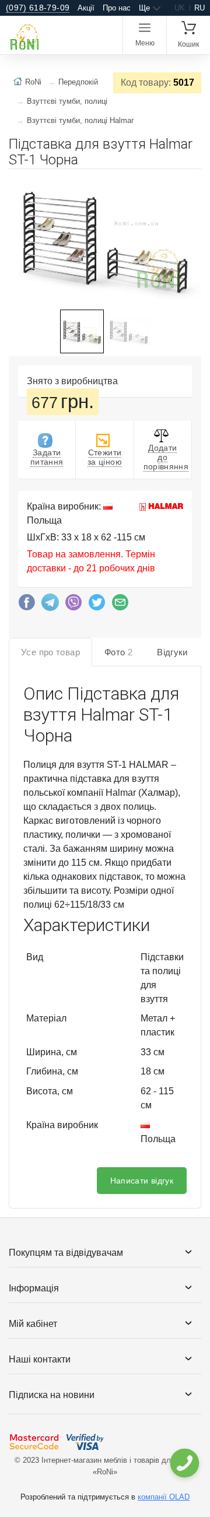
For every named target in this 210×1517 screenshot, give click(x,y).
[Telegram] (50, 605)
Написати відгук (141, 1180)
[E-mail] (120, 605)
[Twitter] (97, 605)
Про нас (117, 7)
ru (199, 7)
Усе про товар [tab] (50, 652)
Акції (86, 7)
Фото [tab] (118, 652)
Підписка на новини (51, 1395)
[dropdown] (184, 1463)
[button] (190, 182)
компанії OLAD (164, 1497)
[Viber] (73, 605)
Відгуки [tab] (172, 652)
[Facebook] (27, 605)
